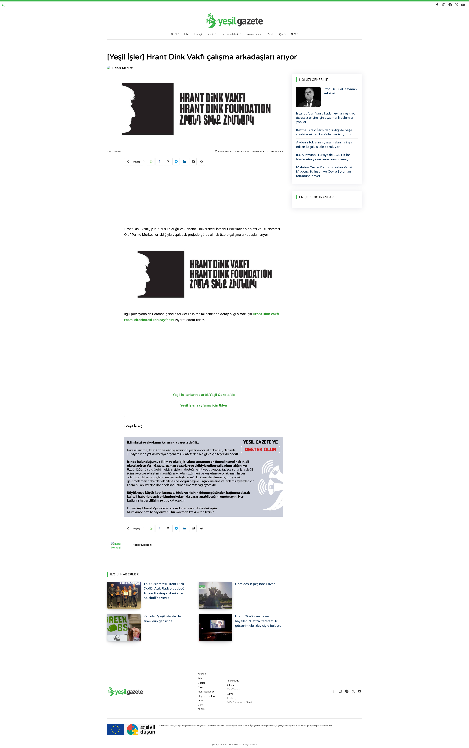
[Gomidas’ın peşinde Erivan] (215, 595)
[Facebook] (437, 5)
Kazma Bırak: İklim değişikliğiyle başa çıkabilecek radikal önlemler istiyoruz (324, 132)
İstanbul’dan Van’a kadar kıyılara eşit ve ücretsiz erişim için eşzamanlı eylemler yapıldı (325, 117)
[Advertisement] (203, 196)
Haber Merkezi (122, 68)
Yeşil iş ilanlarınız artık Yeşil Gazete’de (204, 395)
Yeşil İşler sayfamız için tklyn (203, 405)
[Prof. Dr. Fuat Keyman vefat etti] (308, 97)
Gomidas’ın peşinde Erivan (255, 584)
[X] (456, 5)
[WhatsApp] (150, 161)
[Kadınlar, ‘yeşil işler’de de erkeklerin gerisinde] (124, 627)
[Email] (193, 161)
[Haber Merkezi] (109, 68)
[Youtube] (463, 5)
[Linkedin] (184, 161)
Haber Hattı (258, 151)
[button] (3, 5)
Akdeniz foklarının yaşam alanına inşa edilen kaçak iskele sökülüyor (324, 144)
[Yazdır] (201, 161)
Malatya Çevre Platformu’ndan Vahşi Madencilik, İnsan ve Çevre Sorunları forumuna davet (324, 171)
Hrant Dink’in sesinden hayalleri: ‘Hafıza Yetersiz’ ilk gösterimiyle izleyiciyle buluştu (258, 620)
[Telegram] (450, 5)
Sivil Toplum (276, 151)
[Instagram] (443, 5)
